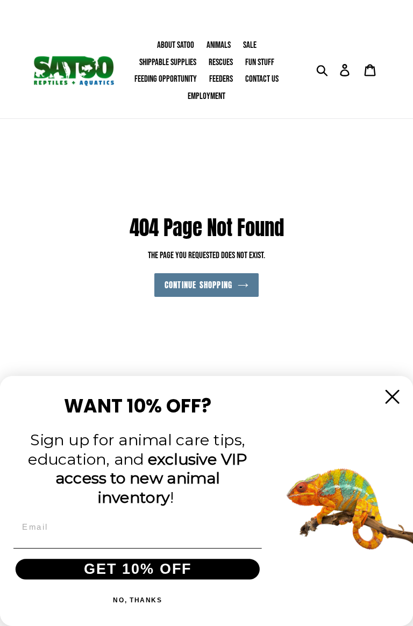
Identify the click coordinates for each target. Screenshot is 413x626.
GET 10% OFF (138, 569)
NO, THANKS (137, 599)
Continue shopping (198, 285)
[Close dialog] (392, 396)
